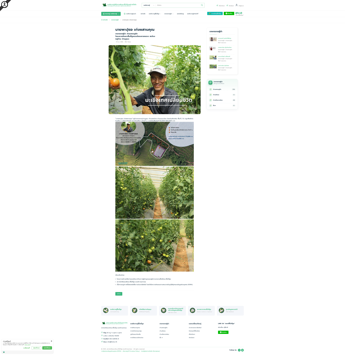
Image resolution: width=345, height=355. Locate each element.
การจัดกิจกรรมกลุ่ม (136, 331)
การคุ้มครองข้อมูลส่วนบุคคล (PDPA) (111, 351)
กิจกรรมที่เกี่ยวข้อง (194, 331)
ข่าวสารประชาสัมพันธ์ (195, 328)
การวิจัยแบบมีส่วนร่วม (136, 338)
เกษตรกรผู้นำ (168, 14)
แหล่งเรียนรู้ (180, 14)
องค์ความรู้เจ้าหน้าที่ (192, 14)
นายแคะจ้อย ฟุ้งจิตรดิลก (225, 47)
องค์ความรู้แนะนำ (131, 14)
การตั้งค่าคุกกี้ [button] (26, 348)
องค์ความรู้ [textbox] (147, 5)
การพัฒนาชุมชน (135, 328)
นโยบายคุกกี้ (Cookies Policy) (131, 351)
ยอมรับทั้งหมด (47, 348)
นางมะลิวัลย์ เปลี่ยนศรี (224, 56)
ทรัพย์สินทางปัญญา (145, 309)
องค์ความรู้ (111, 14)
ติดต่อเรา (191, 338)
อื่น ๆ (161, 338)
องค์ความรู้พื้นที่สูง (154, 14)
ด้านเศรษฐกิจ (163, 328)
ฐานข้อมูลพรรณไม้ (231, 309)
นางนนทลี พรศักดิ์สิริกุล (224, 38)
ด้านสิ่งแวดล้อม (164, 334)
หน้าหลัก (143, 14)
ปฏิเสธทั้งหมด (36, 348)
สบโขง (119, 294)
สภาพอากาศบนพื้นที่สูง (204, 309)
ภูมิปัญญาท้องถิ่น (135, 334)
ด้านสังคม (163, 331)
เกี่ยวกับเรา (192, 334)
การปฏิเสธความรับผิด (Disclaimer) (150, 351)
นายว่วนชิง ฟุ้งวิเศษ (223, 66)
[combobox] (149, 5)
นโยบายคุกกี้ (27, 344)
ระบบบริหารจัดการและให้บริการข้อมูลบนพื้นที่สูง (175, 309)
